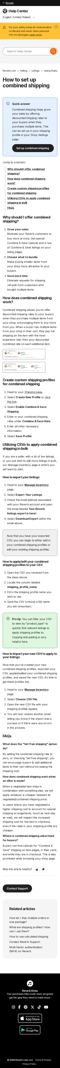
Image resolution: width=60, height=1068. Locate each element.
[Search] (53, 51)
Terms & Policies (43, 1060)
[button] (37, 869)
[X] (32, 1007)
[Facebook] (19, 1007)
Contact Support (17, 888)
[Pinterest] (25, 1007)
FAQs (10, 208)
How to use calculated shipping (28, 936)
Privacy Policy (29, 1064)
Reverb (10, 2)
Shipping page (33, 392)
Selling (23, 70)
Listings (36, 70)
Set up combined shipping (33, 148)
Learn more (36, 34)
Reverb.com (9, 70)
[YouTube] (46, 1007)
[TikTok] (39, 1007)
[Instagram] (13, 1007)
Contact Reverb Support (24, 942)
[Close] (56, 26)
